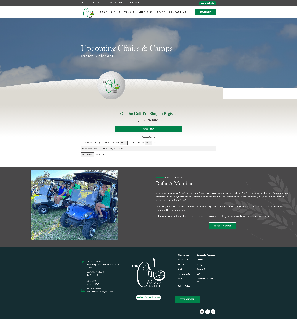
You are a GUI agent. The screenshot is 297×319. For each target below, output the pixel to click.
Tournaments (184, 274)
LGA (198, 274)
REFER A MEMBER (187, 299)
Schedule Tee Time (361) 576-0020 (97, 3)
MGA (180, 279)
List (124, 143)
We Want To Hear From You (148, 297)
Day (155, 143)
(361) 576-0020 (93, 284)
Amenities (146, 12)
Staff (161, 12)
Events (200, 260)
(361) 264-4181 (93, 275)
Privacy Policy (184, 286)
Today (97, 143)
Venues (129, 12)
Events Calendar (207, 3)
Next (105, 143)
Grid (115, 143)
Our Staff (201, 269)
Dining (116, 12)
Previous (88, 143)
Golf (103, 12)
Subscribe (100, 154)
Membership (205, 12)
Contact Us (177, 12)
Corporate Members (206, 255)
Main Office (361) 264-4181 (127, 3)
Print (132, 143)
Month (141, 143)
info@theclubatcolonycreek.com (100, 292)
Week (148, 143)
